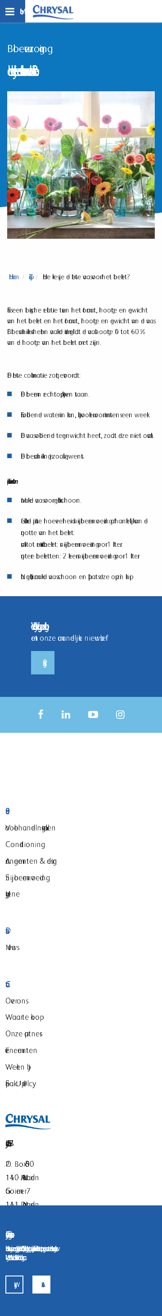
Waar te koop (22, 1017)
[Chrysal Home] (53, 11)
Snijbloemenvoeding (25, 877)
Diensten (60, 930)
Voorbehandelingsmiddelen (30, 827)
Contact (60, 984)
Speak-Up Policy (18, 1083)
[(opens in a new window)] (41, 714)
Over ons (15, 1000)
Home (13, 276)
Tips (29, 276)
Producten (60, 811)
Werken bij (18, 1066)
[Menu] (12, 11)
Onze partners (22, 1033)
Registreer (42, 662)
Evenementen (21, 1050)
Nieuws (11, 947)
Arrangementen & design (31, 860)
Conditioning (23, 844)
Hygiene (12, 893)
